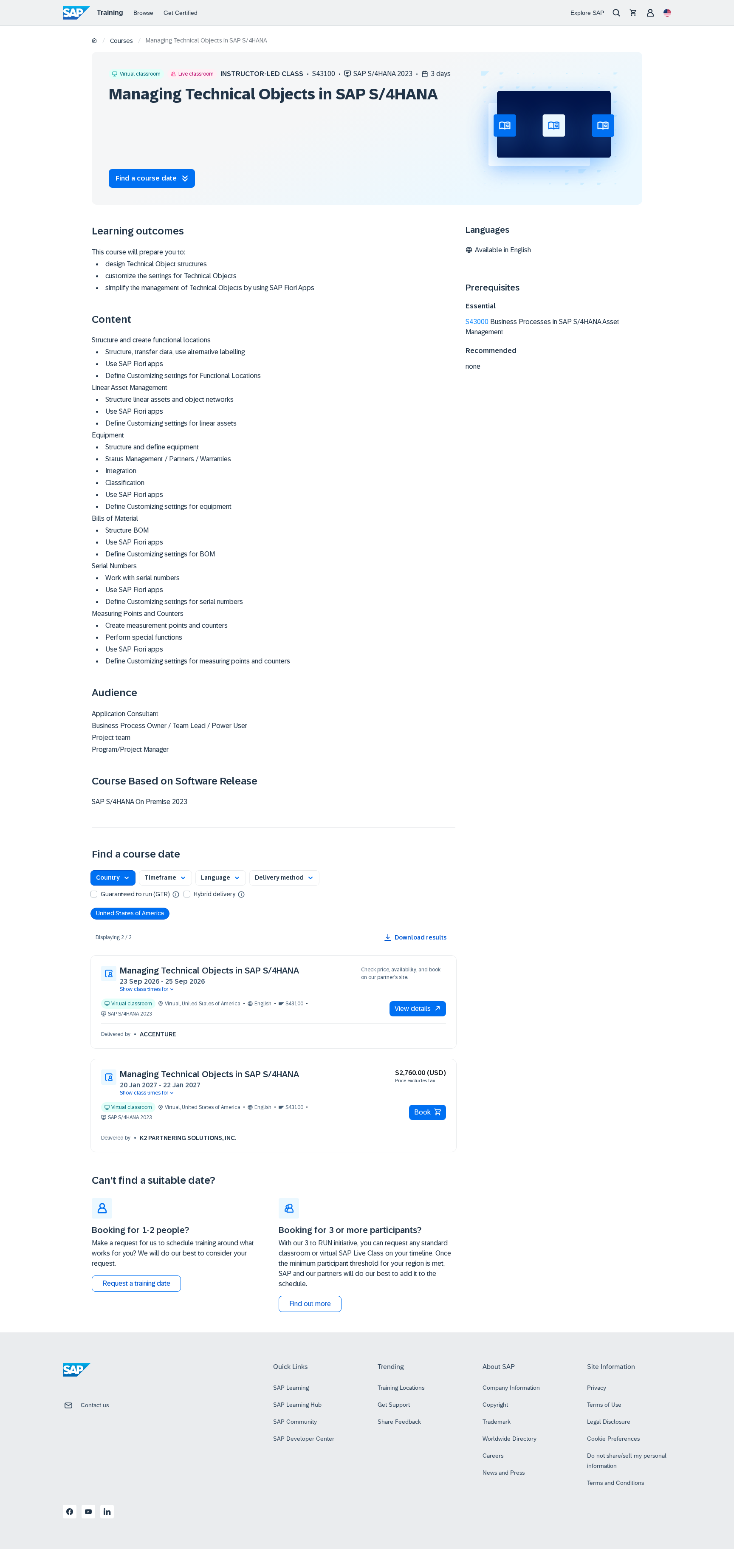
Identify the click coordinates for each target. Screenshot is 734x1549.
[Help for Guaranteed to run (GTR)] (175, 894)
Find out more (310, 1303)
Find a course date (146, 178)
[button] (113, 878)
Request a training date (136, 1283)
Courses (121, 40)
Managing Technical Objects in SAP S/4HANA (209, 970)
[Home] (94, 41)
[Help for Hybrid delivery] (241, 894)
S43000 (477, 321)
